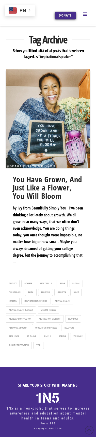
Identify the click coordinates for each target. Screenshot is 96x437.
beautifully (46, 283)
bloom (76, 283)
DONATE (65, 15)
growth (62, 292)
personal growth (18, 327)
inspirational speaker (35, 301)
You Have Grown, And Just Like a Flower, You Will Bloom (47, 187)
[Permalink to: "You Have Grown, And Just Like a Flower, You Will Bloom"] (48, 118)
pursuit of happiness (46, 327)
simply (47, 336)
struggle (77, 336)
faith (30, 292)
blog (62, 283)
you (38, 345)
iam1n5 (13, 301)
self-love (31, 336)
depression (14, 292)
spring (62, 336)
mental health (62, 301)
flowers (45, 292)
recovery (69, 327)
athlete (28, 283)
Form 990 (48, 423)
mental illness (48, 310)
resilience (14, 336)
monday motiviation (20, 318)
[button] (85, 14)
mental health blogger (21, 310)
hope (76, 292)
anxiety (13, 283)
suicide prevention (19, 345)
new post (73, 318)
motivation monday (50, 318)
